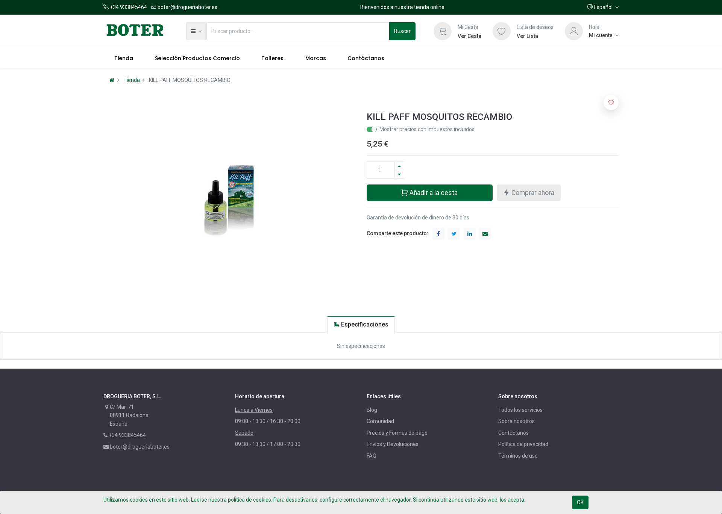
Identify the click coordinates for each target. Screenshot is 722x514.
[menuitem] (123, 58)
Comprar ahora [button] (532, 193)
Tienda (131, 80)
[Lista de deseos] (502, 31)
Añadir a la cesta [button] (433, 193)
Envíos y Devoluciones (393, 444)
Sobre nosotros (516, 421)
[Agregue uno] (399, 166)
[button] (603, 7)
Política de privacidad (523, 444)
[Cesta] (443, 31)
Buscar (402, 31)
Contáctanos (513, 433)
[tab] (361, 324)
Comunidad (380, 421)
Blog (372, 410)
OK (580, 502)
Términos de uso (518, 456)
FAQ (371, 456)
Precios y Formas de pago (397, 433)
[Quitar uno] (399, 174)
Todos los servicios (520, 410)
